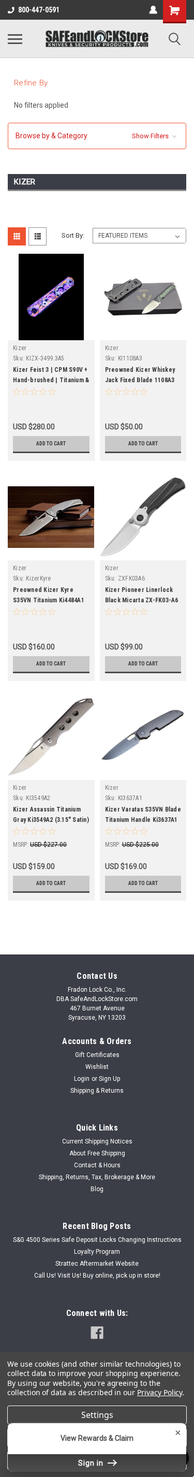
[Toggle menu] (15, 39)
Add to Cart (51, 443)
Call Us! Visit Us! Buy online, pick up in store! (97, 1275)
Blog (97, 1189)
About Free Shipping (97, 1153)
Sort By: (73, 235)
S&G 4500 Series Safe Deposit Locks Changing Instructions (97, 1239)
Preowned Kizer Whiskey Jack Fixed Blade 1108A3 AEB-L (140, 380)
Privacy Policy (159, 1392)
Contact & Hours (97, 1165)
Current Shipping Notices (97, 1141)
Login (81, 1078)
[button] (97, 136)
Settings (97, 1415)
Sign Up (109, 1078)
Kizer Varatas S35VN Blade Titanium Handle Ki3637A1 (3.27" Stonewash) (143, 820)
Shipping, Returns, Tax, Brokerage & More (97, 1177)
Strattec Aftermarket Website (97, 1263)
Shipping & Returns (97, 1090)
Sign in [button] (92, 1463)
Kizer (19, 348)
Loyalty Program (97, 1251)
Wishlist (97, 1066)
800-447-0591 (38, 10)
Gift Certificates (97, 1055)
